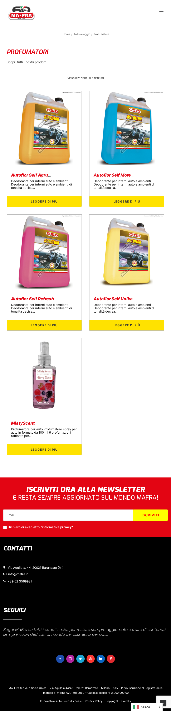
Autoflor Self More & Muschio (123, 175)
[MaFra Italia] (21, 13)
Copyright (112, 701)
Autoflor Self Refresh (32, 298)
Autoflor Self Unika (113, 298)
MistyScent (23, 423)
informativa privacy (57, 527)
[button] (161, 13)
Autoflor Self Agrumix (33, 175)
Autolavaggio (81, 34)
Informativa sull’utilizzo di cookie (61, 701)
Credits (126, 701)
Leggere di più (44, 201)
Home (66, 34)
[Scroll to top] (163, 703)
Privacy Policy (93, 701)
